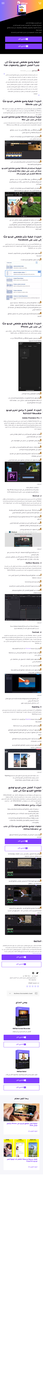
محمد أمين (35, 70)
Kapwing (28, 719)
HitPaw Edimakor (37, 953)
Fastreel (28, 648)
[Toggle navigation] (3, 3)
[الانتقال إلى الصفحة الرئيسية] (23, 3)
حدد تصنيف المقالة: (33, 983)
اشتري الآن (22, 39)
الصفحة (36, 976)
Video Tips (27, 976)
